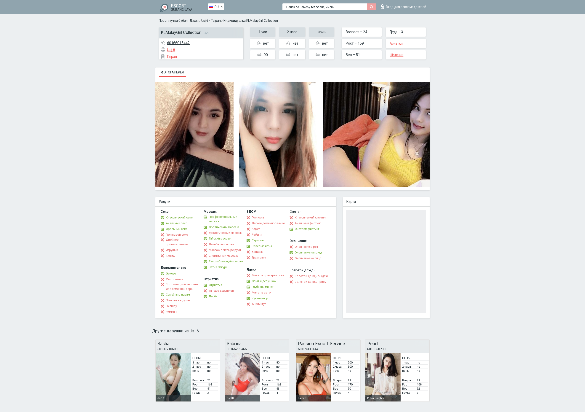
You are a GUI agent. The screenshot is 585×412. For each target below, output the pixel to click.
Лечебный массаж (221, 244)
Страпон (258, 240)
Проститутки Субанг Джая (179, 20)
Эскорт (171, 273)
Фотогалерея (172, 72)
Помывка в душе (178, 300)
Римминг (172, 311)
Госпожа (258, 217)
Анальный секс (176, 223)
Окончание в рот (306, 246)
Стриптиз (215, 285)
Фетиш (171, 255)
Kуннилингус (260, 298)
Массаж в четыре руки (225, 250)
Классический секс (179, 217)
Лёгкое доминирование (268, 223)
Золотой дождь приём (311, 281)
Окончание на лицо (308, 258)
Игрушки (172, 250)
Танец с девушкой (221, 290)
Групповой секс (177, 234)
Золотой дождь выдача (312, 276)
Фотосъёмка (174, 279)
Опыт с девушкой (264, 281)
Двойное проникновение (177, 242)
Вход (406, 7)
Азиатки (396, 43)
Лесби (213, 296)
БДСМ (256, 229)
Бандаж (257, 251)
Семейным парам (178, 294)
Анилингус (259, 304)
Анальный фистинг (308, 223)
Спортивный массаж (223, 255)
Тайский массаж (220, 238)
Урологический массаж (225, 232)
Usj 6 (204, 20)
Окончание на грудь (308, 252)
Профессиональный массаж (223, 219)
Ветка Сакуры (218, 267)
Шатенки (396, 55)
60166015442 (178, 43)
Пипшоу (171, 306)
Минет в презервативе (268, 275)
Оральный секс (176, 229)
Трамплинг (259, 257)
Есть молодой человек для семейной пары (182, 287)
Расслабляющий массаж (226, 261)
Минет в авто (261, 292)
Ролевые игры (262, 246)
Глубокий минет (263, 286)
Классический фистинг (311, 217)
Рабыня (257, 234)
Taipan (216, 20)
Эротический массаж (224, 227)
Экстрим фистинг (307, 229)
